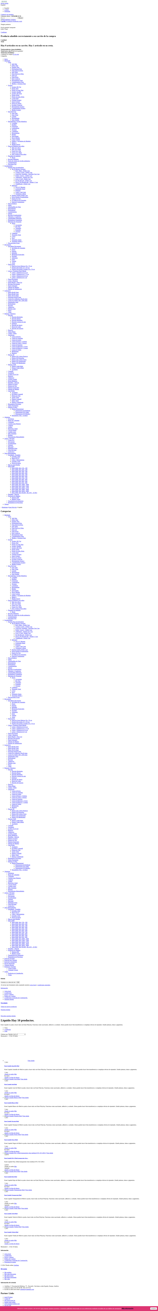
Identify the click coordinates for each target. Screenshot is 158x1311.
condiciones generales (43, 985)
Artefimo (16, 1265)
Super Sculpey (16, 102)
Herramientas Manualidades (16, 437)
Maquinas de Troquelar (14, 221)
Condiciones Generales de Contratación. (16, 998)
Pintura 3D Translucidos (19, 361)
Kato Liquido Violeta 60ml (11, 1232)
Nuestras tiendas (9, 999)
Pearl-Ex (10, 330)
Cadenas (10, 425)
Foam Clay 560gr (17, 152)
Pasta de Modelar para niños (16, 146)
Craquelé (10, 371)
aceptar (153, 1308)
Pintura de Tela (12, 386)
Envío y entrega (9, 994)
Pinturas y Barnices (10, 313)
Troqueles (18, 228)
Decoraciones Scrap (14, 243)
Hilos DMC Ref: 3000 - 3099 (20, 484)
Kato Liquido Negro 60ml (11, 1139)
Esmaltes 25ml (16, 461)
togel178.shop (8, 1297)
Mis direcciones (8, 1276)
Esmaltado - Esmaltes (14, 455)
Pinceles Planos (16, 318)
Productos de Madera (14, 496)
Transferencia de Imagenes (15, 501)
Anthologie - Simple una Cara (24, 177)
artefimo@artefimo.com (27, 1289)
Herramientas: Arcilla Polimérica (17, 121)
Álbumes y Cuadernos (14, 217)
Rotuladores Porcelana (14, 404)
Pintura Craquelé (16, 399)
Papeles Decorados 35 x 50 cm (21, 267)
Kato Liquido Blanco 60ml (11, 1102)
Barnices (14, 353)
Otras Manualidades (10, 453)
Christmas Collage (20, 194)
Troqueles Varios (16, 240)
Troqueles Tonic (16, 235)
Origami (10, 445)
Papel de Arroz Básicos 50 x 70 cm (22, 266)
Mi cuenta (4, 1269)
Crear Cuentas (16, 139)
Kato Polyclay (12, 111)
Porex (9, 310)
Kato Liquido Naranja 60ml (11, 1121)
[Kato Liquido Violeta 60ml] (12, 1227)
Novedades (4, 1003)
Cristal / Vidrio (12, 333)
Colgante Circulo (13, 970)
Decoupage (7, 244)
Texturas (14, 129)
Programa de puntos (10, 1262)
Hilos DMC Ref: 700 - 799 (19, 478)
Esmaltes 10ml (16, 456)
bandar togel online (9, 1302)
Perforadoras (11, 210)
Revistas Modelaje (13, 159)
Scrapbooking (8, 166)
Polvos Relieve (12, 203)
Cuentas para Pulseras (14, 424)
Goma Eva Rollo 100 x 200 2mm (17, 300)
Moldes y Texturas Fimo (19, 84)
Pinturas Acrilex (12, 407)
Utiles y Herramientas (18, 460)
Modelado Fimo (12, 448)
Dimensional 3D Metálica (22, 414)
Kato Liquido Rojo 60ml (10, 1176)
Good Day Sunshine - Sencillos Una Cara (27, 174)
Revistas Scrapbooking (14, 215)
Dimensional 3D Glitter (22, 412)
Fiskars (10, 213)
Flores (13, 249)
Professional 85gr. (17, 69)
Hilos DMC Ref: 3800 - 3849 (20, 489)
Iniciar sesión (4, 3)
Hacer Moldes (16, 138)
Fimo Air (14, 75)
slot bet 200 (7, 1305)
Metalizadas (15, 351)
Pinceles (10, 315)
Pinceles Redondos (17, 317)
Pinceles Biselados (17, 320)
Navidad (14, 256)
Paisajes (14, 251)
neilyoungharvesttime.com (12, 1304)
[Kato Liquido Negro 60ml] (12, 1134)
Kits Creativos (16, 79)
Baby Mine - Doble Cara (22, 171)
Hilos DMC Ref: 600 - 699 (19, 476)
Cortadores (15, 131)
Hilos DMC (11, 466)
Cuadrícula (7, 1029)
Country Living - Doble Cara (23, 172)
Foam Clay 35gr (16, 151)
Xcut (13, 238)
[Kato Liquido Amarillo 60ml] (15, 1060)
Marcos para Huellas (14, 465)
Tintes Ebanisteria (13, 405)
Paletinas (14, 323)
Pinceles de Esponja (17, 328)
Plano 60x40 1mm (13, 294)
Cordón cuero (12, 432)
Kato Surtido (15, 120)
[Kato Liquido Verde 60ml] (12, 1208)
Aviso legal (7, 991)
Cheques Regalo (9, 965)
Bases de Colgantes (13, 420)
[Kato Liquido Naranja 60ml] (13, 1116)
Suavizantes (15, 136)
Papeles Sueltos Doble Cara (20, 195)
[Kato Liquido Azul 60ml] (12, 1079)
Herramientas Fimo (17, 80)
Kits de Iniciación (9, 963)
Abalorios (7, 417)
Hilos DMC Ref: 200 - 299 (19, 470)
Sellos (10, 205)
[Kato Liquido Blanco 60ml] (12, 1097)
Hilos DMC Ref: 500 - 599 (19, 474)
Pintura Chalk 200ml (18, 368)
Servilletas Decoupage (14, 246)
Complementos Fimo (18, 82)
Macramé (10, 447)
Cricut (13, 236)
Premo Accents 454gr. (18, 97)
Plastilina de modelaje (14, 156)
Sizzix (13, 223)
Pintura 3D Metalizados (18, 363)
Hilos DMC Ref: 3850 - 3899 (20, 491)
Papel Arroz (11, 264)
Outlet (6, 971)
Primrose (17, 190)
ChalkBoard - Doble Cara (22, 184)
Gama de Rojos (16, 336)
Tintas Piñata (11, 332)
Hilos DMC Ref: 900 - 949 (19, 481)
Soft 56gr (14, 64)
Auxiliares (15, 369)
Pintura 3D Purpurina (18, 358)
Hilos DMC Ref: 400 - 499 (19, 473)
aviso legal (33, 985)
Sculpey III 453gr (17, 93)
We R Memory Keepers (18, 169)
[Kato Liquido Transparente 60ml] (14, 1190)
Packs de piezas (16, 463)
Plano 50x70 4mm (13, 295)
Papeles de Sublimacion (15, 289)
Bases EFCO (15, 458)
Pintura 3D (11, 355)
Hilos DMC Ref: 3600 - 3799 (20, 488)
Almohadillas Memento (15, 218)
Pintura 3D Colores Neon (19, 359)
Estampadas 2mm (13, 302)
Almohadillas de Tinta (14, 207)
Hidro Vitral (15, 401)
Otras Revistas (12, 450)
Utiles (9, 312)
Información (4, 988)
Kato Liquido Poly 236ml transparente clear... (16, 1158)
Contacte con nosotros (7, 14)
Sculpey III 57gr (16, 87)
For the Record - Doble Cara (23, 180)
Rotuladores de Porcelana (15, 502)
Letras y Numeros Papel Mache (17, 271)
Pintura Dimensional (17, 409)
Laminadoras (15, 128)
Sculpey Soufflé (16, 92)
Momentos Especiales (18, 254)
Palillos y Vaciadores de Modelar (21, 141)
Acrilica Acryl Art (13, 374)
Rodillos (14, 125)
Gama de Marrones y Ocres (20, 346)
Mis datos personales (10, 1277)
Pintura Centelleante (17, 402)
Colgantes (11, 422)
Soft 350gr (15, 72)
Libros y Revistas (9, 438)
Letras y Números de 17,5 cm (20, 274)
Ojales (10, 975)
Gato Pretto (11, 391)
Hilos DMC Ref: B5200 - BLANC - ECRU (24, 493)
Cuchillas (14, 123)
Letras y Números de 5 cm (19, 277)
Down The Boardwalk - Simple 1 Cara (26, 182)
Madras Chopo (16, 499)
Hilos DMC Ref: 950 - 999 (19, 483)
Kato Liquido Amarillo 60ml (11, 1066)
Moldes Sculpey (16, 110)
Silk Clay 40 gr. (16, 148)
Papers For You (16, 198)
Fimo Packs (15, 77)
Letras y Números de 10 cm (20, 276)
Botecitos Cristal (13, 428)
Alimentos (15, 258)
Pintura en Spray (13, 384)
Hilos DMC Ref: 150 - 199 (19, 468)
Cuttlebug (14, 233)
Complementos (12, 162)
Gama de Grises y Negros (19, 343)
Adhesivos (11, 307)
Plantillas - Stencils (13, 382)
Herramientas (15, 118)
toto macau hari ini (9, 1300)
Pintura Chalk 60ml (17, 366)
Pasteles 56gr (15, 67)
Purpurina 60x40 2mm (14, 297)
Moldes (14, 134)
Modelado (7, 61)
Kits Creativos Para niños (19, 154)
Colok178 (7, 1299)
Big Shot (17, 226)
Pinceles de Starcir (17, 325)
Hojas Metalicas (12, 381)
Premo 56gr (15, 88)
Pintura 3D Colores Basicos (20, 356)
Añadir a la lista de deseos (11, 1077)
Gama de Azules (16, 340)
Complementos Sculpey (18, 108)
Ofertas (6, 504)
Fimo (9, 62)
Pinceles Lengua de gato (19, 322)
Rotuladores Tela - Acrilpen (20, 415)
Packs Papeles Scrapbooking (20, 197)
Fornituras (11, 419)
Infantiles (14, 253)
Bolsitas (10, 435)
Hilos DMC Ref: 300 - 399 (19, 471)
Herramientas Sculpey (18, 107)
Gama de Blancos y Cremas (20, 348)
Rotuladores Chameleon (15, 220)
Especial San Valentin (10, 960)
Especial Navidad (9, 958)
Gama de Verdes (16, 350)
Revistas (10, 305)
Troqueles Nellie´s (17, 241)
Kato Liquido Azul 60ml (10, 1084)
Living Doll (15, 98)
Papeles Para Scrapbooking (16, 167)
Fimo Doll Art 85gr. (17, 70)
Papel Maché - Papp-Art (15, 282)
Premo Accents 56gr (17, 90)
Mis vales (7, 1279)
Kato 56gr (15, 113)
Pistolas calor (12, 309)
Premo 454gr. (15, 95)
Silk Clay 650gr (16, 149)
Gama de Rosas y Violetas (19, 341)
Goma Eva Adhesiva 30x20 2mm (17, 299)
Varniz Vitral (15, 397)
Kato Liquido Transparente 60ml (12, 1195)
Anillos (10, 427)
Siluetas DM (15, 497)
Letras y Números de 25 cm (20, 272)
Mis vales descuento (10, 1274)
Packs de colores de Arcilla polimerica (19, 161)
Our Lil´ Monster (20, 187)
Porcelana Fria (12, 164)
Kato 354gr (15, 115)
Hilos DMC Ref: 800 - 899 (19, 479)
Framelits (18, 230)
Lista (5, 1031)
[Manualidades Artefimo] (8, 19)
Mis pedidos (7, 1272)
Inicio (6, 59)
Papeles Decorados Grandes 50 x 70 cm (23, 269)
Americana (11, 335)
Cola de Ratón (12, 430)
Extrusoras (15, 126)
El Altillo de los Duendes (19, 200)
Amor (13, 263)
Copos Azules (12, 968)
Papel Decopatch (13, 279)
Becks (13, 157)
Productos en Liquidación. (15, 973)
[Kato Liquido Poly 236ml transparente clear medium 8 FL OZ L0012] (25, 1153)
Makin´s (14, 143)
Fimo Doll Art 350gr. (18, 74)
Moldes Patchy (16, 144)
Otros (13, 259)
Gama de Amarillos (17, 338)
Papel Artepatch (12, 286)
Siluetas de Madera (13, 287)
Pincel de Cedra (16, 327)
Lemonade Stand (20, 189)
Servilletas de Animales (18, 248)
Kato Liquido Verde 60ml (11, 1213)
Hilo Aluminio (12, 433)
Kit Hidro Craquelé (17, 394)
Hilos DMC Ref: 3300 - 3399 (20, 486)
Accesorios (18, 225)
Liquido (14, 116)
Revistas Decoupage (14, 284)
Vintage (14, 261)
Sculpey (10, 85)
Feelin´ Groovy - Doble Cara (23, 175)
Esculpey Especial (17, 105)
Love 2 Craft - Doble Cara (23, 179)
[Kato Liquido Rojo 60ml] (12, 1171)
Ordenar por (4, 1034)
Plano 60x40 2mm (13, 292)
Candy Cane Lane (20, 192)
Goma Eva (7, 290)
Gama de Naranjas (17, 345)
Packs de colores (16, 103)
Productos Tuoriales (10, 967)
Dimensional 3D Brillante (22, 410)
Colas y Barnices (13, 281)
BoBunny (14, 185)
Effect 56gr (15, 65)
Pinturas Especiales (13, 387)
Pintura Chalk (12, 364)
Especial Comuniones (18, 202)
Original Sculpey (16, 100)
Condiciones (8, 993)
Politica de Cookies (10, 996)
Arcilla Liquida (12, 379)
